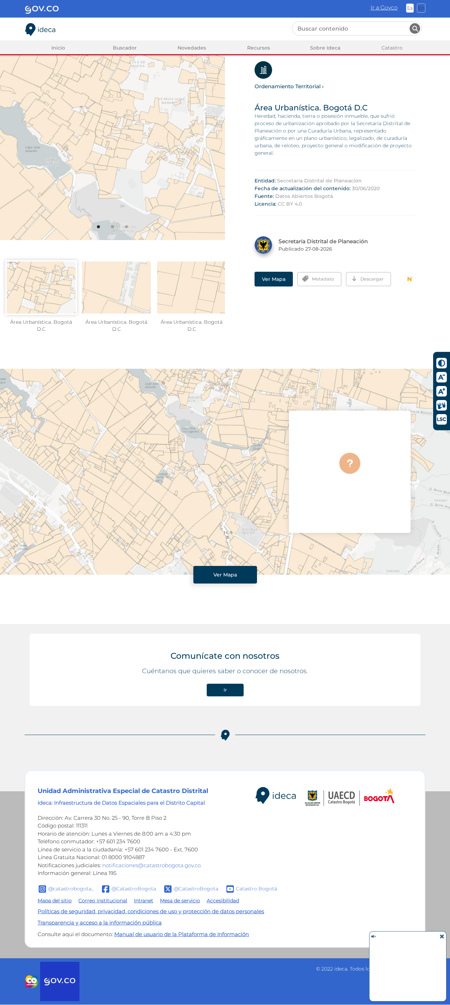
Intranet (143, 900)
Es (410, 8)
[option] (112, 132)
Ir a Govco (384, 7)
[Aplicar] (415, 28)
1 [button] (103, 232)
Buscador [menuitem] (125, 48)
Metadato (323, 279)
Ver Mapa (273, 279)
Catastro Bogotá (256, 888)
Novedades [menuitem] (192, 48)
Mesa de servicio (180, 900)
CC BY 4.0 (290, 204)
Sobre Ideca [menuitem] (325, 48)
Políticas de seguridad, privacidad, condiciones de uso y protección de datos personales (151, 911)
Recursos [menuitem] (258, 48)
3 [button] (131, 232)
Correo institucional (102, 900)
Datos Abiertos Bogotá (304, 196)
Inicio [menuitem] (58, 48)
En (421, 8)
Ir (225, 689)
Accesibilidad (223, 900)
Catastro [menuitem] (392, 48)
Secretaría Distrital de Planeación (319, 181)
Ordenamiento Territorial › (289, 86)
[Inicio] (40, 28)
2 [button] (117, 232)
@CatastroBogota (133, 888)
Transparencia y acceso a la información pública (100, 922)
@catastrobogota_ (71, 888)
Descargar (372, 279)
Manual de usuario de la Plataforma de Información (181, 934)
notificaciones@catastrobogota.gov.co (151, 865)
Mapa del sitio (55, 900)
